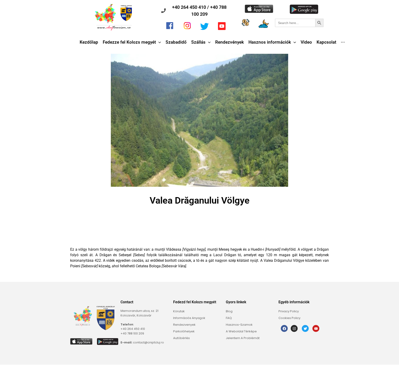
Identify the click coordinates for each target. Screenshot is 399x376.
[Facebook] (284, 328)
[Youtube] (315, 328)
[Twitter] (305, 328)
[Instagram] (294, 328)
